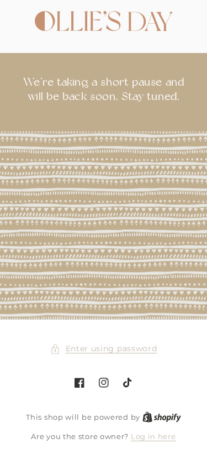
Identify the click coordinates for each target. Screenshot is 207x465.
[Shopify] (161, 417)
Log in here (153, 436)
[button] (103, 349)
